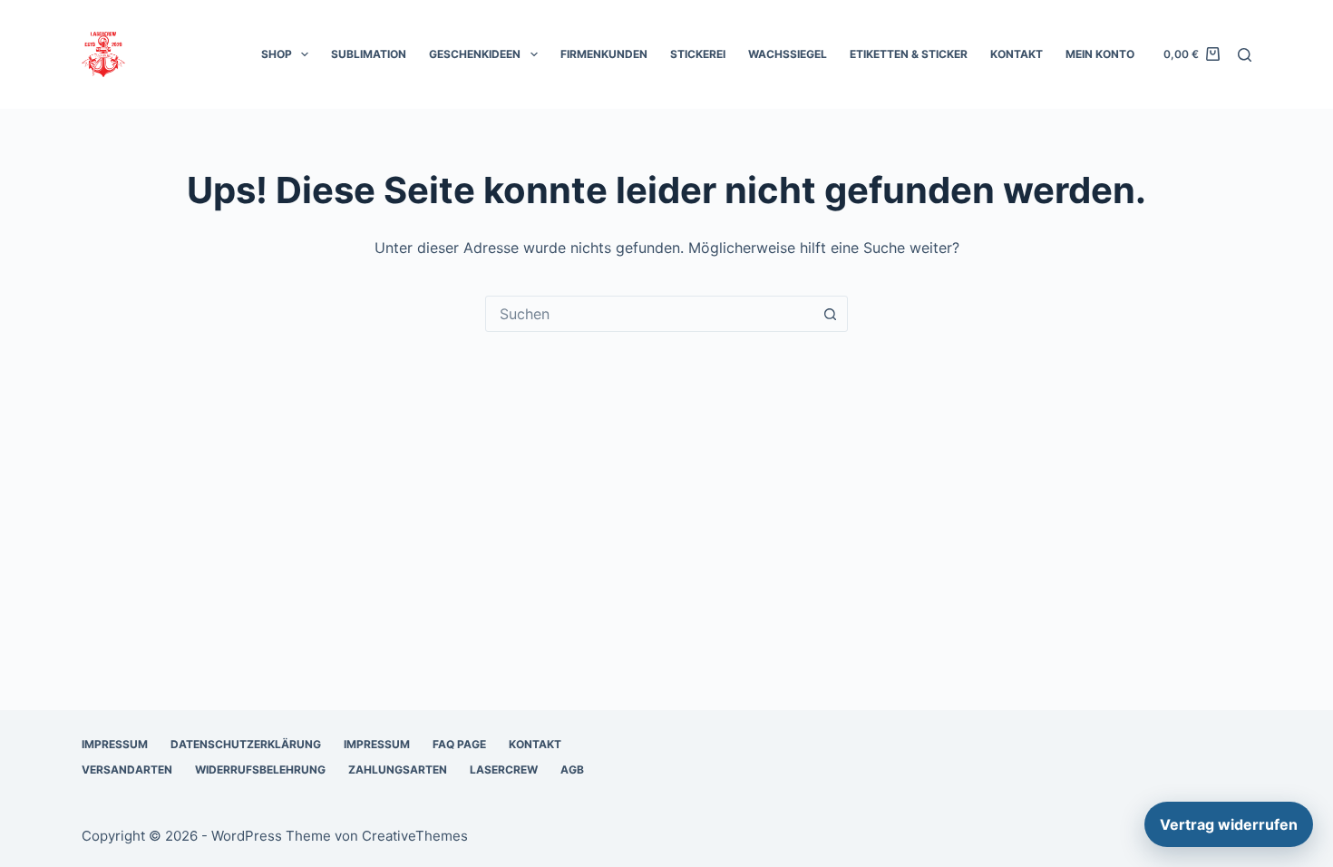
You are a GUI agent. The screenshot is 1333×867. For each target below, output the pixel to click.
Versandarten (127, 769)
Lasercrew (504, 769)
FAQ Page (459, 744)
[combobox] (649, 314)
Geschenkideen (475, 54)
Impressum (115, 744)
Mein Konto (1099, 54)
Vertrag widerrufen (1229, 824)
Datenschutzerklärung (245, 744)
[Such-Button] (829, 314)
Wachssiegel (787, 54)
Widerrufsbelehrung (260, 769)
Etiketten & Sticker (909, 54)
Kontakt (1016, 54)
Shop (276, 54)
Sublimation (368, 54)
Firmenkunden (603, 54)
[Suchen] (1244, 55)
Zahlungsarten (397, 769)
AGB (572, 769)
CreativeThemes (415, 835)
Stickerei (697, 54)
